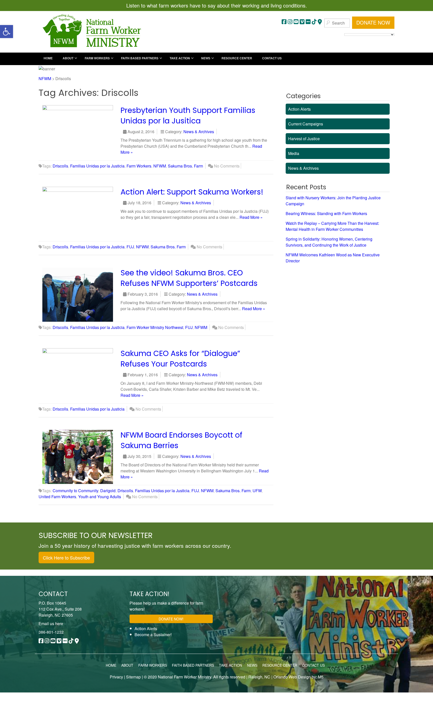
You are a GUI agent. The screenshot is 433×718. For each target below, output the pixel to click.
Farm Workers (139, 166)
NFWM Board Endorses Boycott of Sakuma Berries (181, 440)
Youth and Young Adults (99, 496)
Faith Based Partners (193, 665)
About (127, 665)
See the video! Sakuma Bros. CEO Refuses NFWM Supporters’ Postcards (189, 278)
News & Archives (198, 131)
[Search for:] (337, 23)
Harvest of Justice (304, 138)
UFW (257, 490)
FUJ (130, 247)
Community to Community (75, 490)
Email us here (51, 623)
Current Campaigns (305, 124)
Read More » (251, 217)
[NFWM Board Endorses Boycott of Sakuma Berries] (80, 456)
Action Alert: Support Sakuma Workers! (192, 192)
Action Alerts (299, 109)
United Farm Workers (57, 496)
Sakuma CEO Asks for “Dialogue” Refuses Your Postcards (180, 358)
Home (111, 665)
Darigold (108, 490)
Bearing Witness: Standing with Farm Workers (326, 213)
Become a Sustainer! (153, 634)
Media (293, 153)
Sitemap (133, 677)
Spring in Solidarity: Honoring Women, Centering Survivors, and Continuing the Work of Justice (329, 242)
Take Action (230, 665)
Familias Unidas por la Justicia (97, 166)
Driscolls (60, 166)
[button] (6, 31)
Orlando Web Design (291, 677)
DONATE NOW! (171, 618)
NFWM (159, 166)
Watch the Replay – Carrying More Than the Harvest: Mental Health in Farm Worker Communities (332, 226)
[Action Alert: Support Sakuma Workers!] (80, 213)
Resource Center (279, 665)
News (252, 665)
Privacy (116, 677)
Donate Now (373, 22)
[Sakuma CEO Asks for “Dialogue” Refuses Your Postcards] (80, 375)
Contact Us (313, 665)
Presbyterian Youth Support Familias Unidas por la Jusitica (188, 115)
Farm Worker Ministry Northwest (155, 327)
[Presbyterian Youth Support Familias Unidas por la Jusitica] (80, 132)
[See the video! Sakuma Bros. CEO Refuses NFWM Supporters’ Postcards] (80, 294)
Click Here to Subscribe (66, 557)
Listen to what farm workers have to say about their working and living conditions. (216, 5)
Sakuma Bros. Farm (185, 166)
